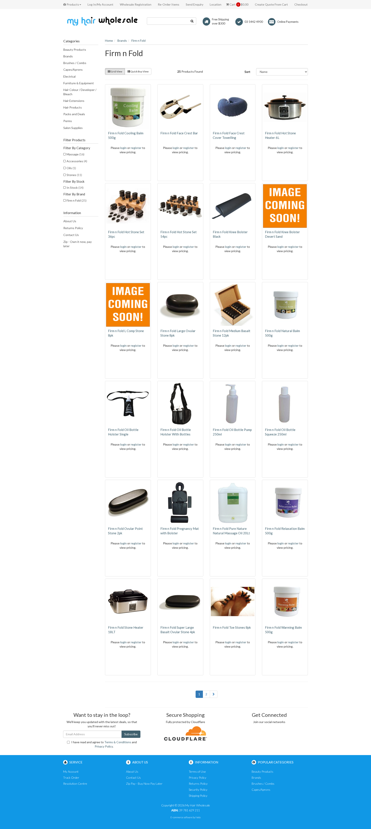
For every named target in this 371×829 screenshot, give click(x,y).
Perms (67, 121)
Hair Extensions (73, 101)
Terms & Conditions (117, 742)
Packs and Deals (74, 114)
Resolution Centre (75, 783)
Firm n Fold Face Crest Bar (179, 133)
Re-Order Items (168, 4)
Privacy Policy (104, 746)
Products (72, 4)
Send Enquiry (194, 4)
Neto (198, 817)
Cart (238, 4)
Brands (68, 56)
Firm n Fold (77, 200)
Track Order (71, 777)
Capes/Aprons (73, 69)
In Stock (75, 187)
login (123, 148)
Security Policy (198, 789)
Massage (75, 154)
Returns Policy (73, 228)
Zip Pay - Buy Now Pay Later (144, 783)
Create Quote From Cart (271, 4)
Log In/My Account (100, 4)
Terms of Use (197, 771)
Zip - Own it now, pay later (77, 244)
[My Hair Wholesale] (101, 21)
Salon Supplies (73, 128)
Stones (74, 175)
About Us (69, 221)
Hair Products (72, 107)
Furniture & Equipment (78, 83)
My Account (71, 771)
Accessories (77, 161)
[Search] (192, 21)
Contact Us (71, 235)
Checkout (301, 4)
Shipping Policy (198, 795)
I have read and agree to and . (104, 744)
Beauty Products (74, 49)
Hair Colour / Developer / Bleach (79, 92)
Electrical (69, 76)
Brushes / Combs (74, 63)
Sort (247, 72)
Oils (71, 168)
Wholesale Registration (135, 4)
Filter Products (74, 140)
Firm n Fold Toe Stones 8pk (232, 627)
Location (215, 4)
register (136, 148)
